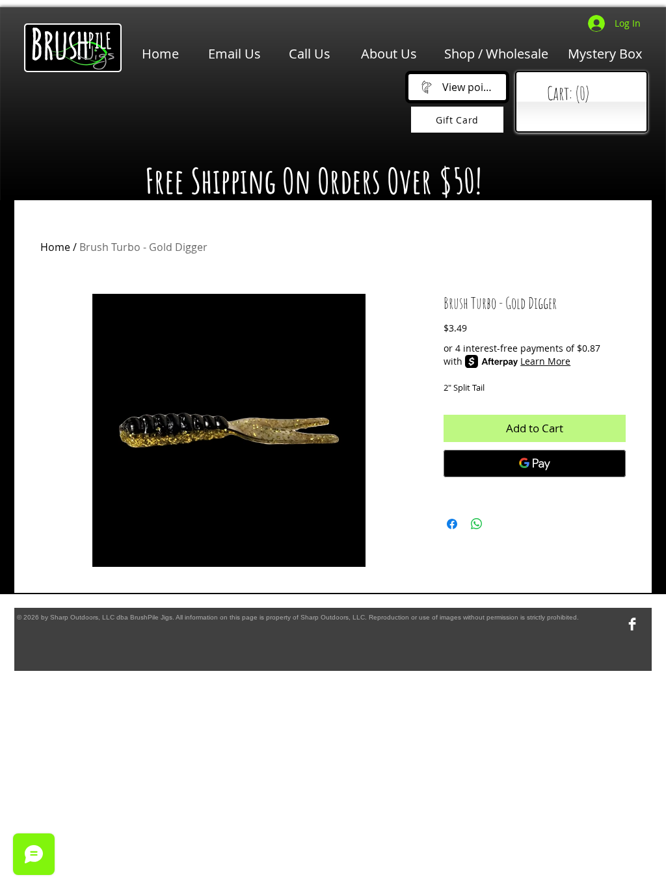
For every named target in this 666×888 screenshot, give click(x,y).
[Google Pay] (535, 463)
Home (55, 247)
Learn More (545, 361)
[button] (210, 111)
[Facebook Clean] (632, 624)
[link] (584, 94)
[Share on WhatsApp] (477, 524)
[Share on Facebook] (452, 524)
